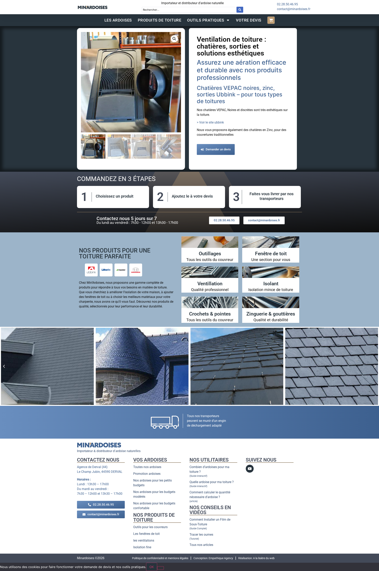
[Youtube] (250, 469)
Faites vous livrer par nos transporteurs (272, 196)
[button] (174, 38)
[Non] (160, 568)
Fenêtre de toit (271, 253)
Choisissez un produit (114, 196)
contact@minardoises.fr (293, 9)
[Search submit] (239, 10)
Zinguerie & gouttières (270, 314)
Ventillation (209, 283)
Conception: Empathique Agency (213, 558)
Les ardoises (118, 20)
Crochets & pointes (210, 314)
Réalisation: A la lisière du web (256, 558)
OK (151, 567)
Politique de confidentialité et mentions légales (160, 558)
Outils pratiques (205, 20)
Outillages (210, 253)
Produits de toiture (159, 20)
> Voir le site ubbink (210, 122)
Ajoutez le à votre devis (192, 196)
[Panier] (271, 20)
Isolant (270, 283)
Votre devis (248, 20)
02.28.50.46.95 (287, 4)
